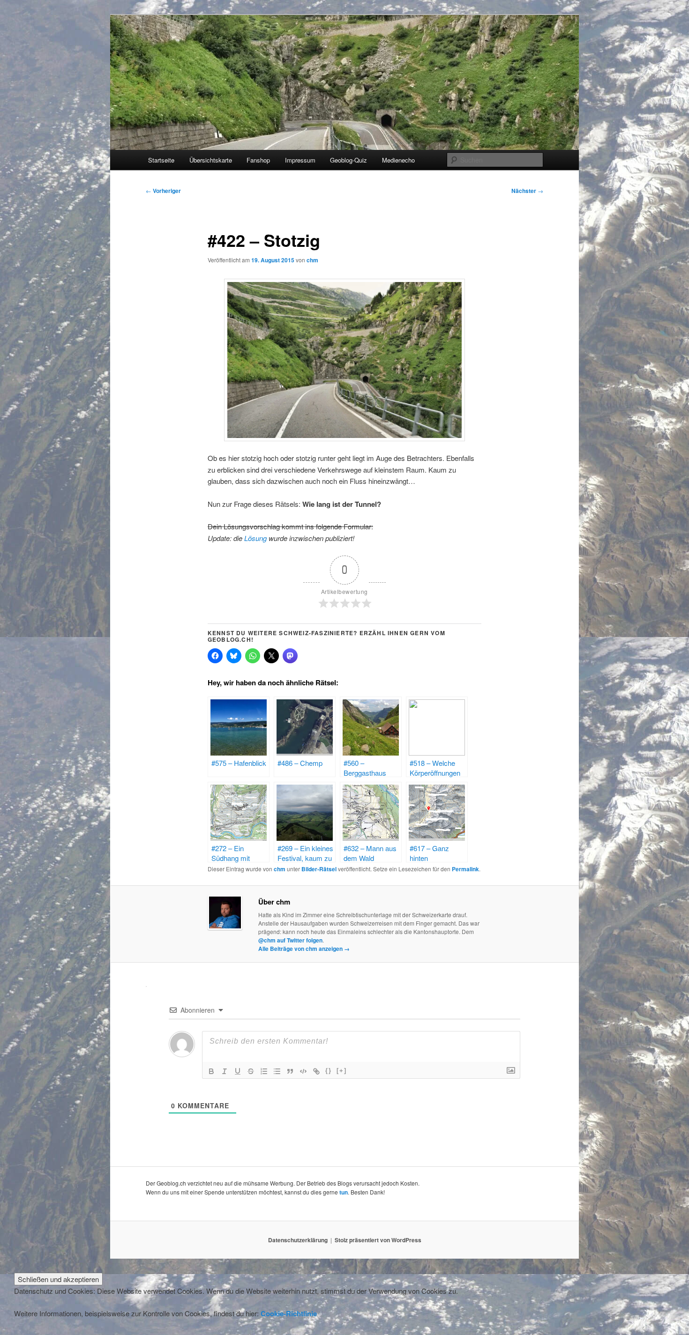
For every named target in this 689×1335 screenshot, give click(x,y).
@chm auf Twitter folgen (290, 940)
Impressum (300, 160)
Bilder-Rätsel (319, 869)
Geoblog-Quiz (348, 160)
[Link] (316, 1071)
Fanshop (258, 160)
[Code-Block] (303, 1071)
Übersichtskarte (210, 160)
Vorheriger (163, 190)
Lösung (256, 538)
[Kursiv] (224, 1071)
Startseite (161, 160)
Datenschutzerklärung (298, 1240)
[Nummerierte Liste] (263, 1071)
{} (328, 1070)
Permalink (465, 869)
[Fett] (211, 1071)
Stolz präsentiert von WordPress (378, 1240)
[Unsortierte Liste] (277, 1071)
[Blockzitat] (290, 1071)
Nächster (527, 190)
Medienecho (398, 160)
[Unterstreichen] (237, 1071)
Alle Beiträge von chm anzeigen (304, 948)
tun (343, 1192)
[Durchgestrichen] (250, 1071)
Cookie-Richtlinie (289, 1313)
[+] (342, 1070)
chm (312, 260)
